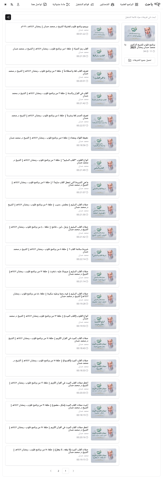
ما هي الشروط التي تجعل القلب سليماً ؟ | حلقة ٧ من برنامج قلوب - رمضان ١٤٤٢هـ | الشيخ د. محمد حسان (49, 183)
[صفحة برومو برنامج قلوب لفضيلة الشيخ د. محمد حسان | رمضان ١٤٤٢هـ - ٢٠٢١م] (103, 32)
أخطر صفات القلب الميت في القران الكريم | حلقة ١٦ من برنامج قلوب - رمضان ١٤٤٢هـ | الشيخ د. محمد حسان (48, 384)
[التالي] (51, 471)
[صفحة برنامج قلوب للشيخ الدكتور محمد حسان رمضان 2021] (125, 45)
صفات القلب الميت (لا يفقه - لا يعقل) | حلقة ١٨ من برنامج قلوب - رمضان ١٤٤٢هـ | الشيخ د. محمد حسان (50, 451)
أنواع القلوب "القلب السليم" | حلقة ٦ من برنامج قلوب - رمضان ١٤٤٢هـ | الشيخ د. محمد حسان (50, 161)
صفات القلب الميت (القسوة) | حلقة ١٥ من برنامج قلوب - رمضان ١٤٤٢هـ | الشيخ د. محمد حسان (50, 361)
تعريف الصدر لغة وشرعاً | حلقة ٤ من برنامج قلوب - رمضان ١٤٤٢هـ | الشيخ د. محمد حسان (50, 116)
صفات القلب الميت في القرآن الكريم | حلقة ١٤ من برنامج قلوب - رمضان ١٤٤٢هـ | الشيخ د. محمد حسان (48, 339)
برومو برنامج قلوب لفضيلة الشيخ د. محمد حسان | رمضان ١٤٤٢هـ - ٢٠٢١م (54, 26)
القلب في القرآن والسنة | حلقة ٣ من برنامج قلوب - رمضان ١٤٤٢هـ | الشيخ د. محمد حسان (50, 94)
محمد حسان (83, 29)
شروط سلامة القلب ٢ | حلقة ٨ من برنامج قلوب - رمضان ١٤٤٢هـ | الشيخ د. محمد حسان (51, 250)
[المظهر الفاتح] (5, 4)
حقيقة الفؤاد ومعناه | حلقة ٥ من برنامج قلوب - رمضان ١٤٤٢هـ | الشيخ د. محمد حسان (48, 138)
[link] (73, 471)
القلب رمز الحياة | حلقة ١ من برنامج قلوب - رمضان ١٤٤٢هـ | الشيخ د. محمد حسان (50, 49)
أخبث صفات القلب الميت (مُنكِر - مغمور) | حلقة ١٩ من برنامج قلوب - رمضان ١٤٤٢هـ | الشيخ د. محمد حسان (49, 406)
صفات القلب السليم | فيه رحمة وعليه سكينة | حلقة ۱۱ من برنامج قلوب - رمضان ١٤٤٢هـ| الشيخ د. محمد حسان (50, 295)
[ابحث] (8, 17)
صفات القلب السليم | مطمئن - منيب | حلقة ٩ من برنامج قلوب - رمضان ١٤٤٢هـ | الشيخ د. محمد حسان (48, 206)
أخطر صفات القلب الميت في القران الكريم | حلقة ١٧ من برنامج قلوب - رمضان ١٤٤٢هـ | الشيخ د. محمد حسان (48, 428)
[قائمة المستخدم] (18, 4)
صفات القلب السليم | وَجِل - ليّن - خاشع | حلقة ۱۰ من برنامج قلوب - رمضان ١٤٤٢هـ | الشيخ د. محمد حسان (48, 228)
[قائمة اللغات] (12, 4)
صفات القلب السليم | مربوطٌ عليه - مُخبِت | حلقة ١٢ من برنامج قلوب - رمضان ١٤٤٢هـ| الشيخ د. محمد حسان (48, 272)
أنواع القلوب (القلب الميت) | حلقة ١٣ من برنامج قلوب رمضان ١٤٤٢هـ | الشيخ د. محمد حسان (48, 317)
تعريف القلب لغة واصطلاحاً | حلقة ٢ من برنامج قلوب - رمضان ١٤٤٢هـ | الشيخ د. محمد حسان (48, 72)
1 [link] (65, 470)
